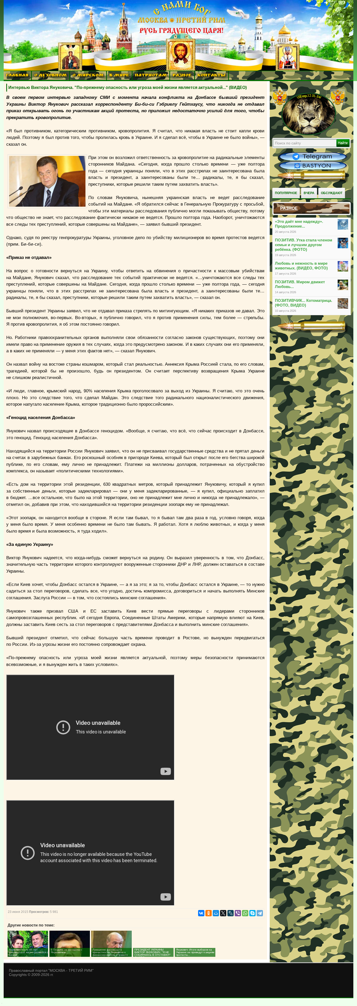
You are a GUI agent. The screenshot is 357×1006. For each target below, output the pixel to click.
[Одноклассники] (208, 913)
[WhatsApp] (245, 913)
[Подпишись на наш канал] (313, 160)
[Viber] (238, 913)
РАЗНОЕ (182, 75)
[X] (223, 913)
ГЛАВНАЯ (17, 75)
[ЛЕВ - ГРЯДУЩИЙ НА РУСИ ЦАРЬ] (309, 134)
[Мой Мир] (216, 913)
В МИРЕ (119, 75)
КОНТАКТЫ (211, 75)
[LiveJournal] (230, 913)
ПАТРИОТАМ (151, 75)
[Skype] (252, 913)
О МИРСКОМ (87, 75)
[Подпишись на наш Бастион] (313, 169)
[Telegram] (260, 913)
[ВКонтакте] (201, 913)
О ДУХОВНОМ (50, 75)
